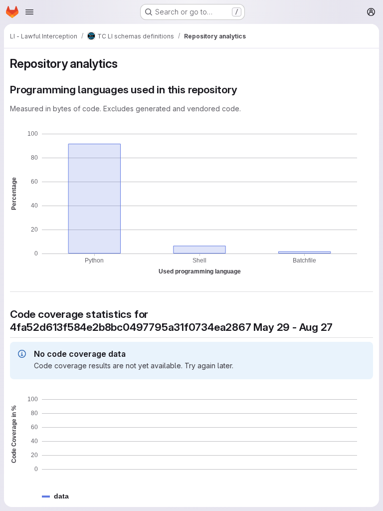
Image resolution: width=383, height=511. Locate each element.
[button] (61, 496)
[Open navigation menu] (29, 12)
